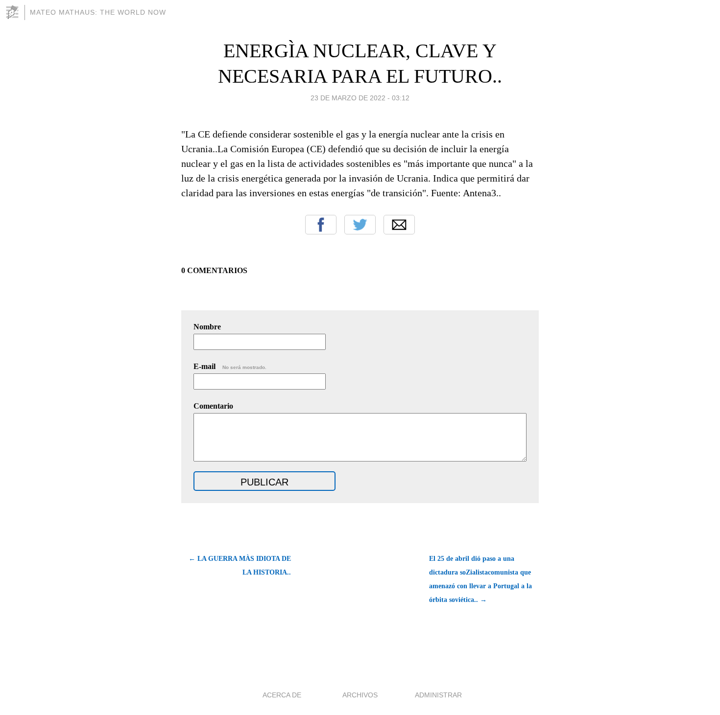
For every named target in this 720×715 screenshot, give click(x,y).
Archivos (360, 695)
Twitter (360, 224)
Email (399, 224)
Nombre (207, 327)
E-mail (229, 366)
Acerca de (282, 695)
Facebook (320, 224)
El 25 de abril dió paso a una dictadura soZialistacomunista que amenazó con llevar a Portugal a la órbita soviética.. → (480, 579)
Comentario (213, 406)
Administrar (438, 695)
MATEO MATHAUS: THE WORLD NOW (98, 12)
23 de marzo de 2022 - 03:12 (360, 98)
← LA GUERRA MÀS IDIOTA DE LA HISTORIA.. (240, 565)
